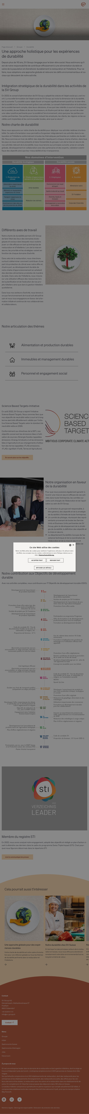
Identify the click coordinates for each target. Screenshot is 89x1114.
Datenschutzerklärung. (46, 555)
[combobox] (70, 545)
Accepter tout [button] (37, 560)
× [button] (73, 545)
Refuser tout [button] (55, 560)
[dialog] (44, 557)
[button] (44, 567)
